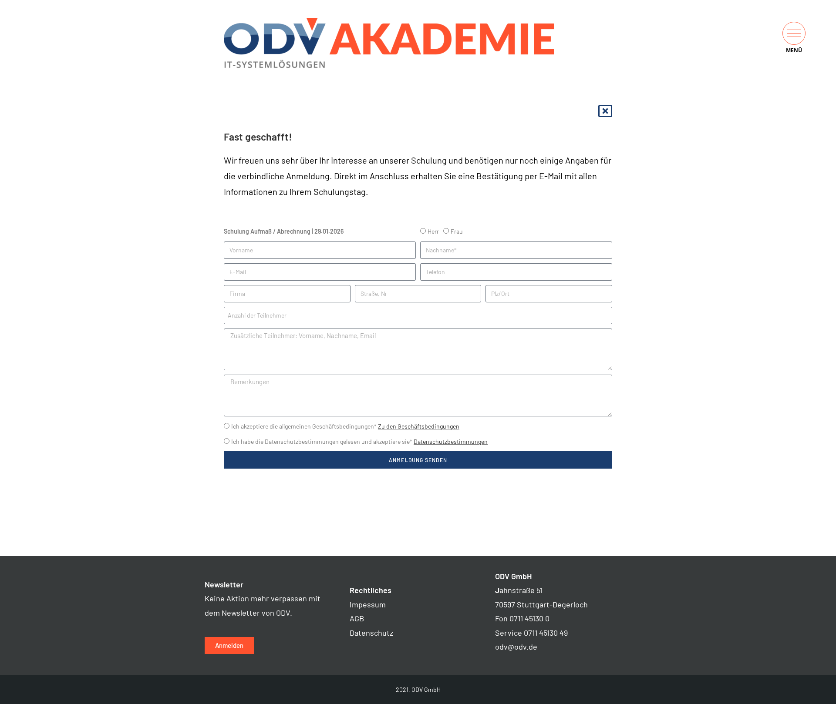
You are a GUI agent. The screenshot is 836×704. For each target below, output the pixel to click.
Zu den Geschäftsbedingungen (418, 426)
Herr (433, 231)
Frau (457, 231)
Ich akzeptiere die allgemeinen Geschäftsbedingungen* (345, 426)
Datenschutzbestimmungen (451, 441)
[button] (794, 33)
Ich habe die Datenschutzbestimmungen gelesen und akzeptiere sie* (359, 441)
